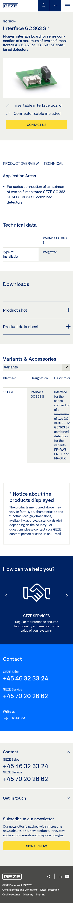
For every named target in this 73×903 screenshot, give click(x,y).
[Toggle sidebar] (55, 5)
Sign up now (36, 846)
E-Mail (56, 534)
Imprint (40, 894)
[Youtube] (67, 876)
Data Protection (49, 889)
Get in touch (14, 798)
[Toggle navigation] (67, 5)
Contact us (36, 124)
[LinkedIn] (60, 876)
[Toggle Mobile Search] (44, 5)
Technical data (58, 163)
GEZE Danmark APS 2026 (17, 885)
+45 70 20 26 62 (25, 695)
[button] (4, 595)
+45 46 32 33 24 (25, 678)
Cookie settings (11, 894)
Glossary (28, 894)
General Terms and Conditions (20, 889)
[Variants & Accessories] (36, 368)
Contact (10, 751)
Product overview (21, 163)
